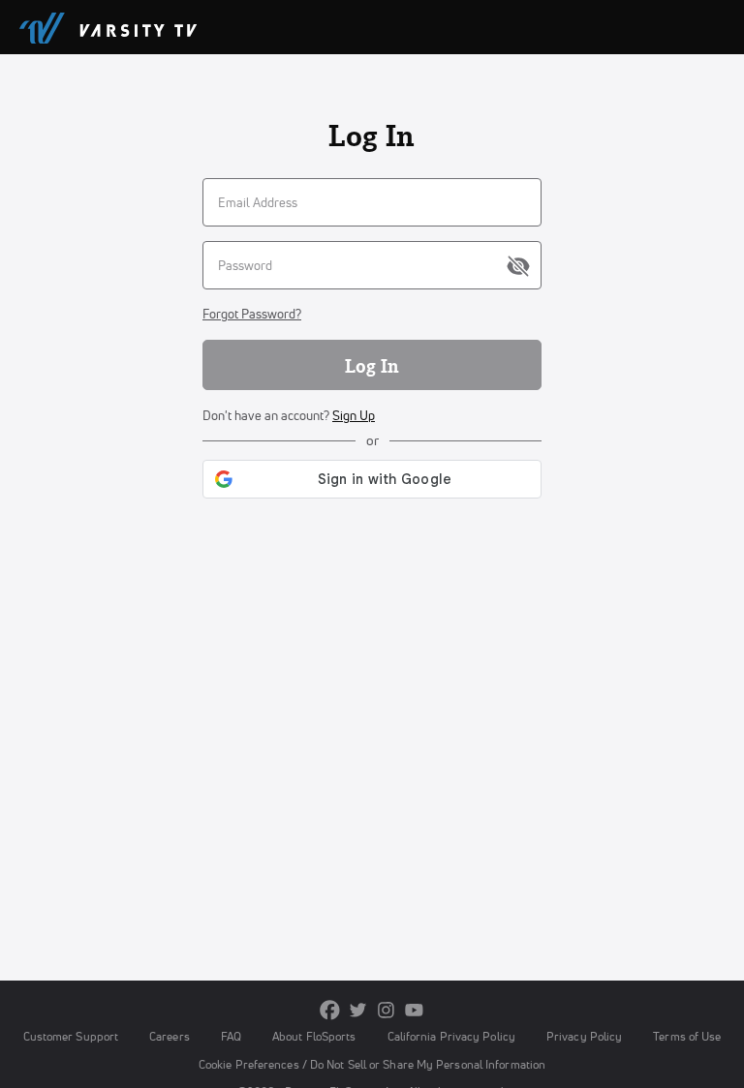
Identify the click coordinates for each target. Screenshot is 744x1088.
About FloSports (314, 1036)
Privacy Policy (584, 1036)
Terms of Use (687, 1036)
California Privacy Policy (451, 1036)
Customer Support (71, 1036)
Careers (169, 1036)
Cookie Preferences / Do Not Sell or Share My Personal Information (372, 1064)
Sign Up (353, 415)
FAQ (231, 1036)
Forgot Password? (251, 313)
